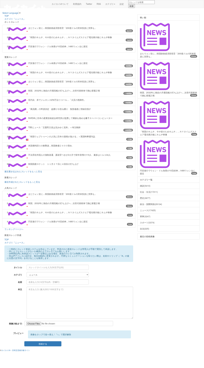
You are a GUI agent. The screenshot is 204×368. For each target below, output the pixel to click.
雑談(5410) (145, 185)
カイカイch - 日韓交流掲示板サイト (15, 350)
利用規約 (77, 3)
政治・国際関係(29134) (151, 204)
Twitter (89, 3)
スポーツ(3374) (147, 222)
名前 (20, 281)
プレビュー (18, 333)
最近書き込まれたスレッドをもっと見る (23, 171)
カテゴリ (18, 274)
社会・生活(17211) (149, 191)
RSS (99, 3)
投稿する (43, 343)
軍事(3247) (145, 216)
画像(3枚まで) (15, 323)
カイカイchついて (60, 3)
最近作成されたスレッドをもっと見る (22, 181)
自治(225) (144, 228)
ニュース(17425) (148, 210)
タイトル (18, 267)
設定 (122, 3)
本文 (20, 289)
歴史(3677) (145, 197)
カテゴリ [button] (109, 3)
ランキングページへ (13, 229)
